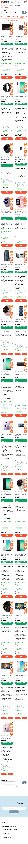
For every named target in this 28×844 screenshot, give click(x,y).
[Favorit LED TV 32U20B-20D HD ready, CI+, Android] (21, 425)
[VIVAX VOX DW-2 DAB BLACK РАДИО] (21, 255)
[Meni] (12, 2)
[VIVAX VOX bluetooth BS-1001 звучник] (7, 255)
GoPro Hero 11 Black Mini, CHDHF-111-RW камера (20, 158)
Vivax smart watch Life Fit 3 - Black (7, 97)
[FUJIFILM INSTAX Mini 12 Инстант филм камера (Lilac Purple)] (7, 425)
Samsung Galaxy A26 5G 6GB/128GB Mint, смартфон (6, 373)
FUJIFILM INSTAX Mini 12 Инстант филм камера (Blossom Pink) (6, 737)
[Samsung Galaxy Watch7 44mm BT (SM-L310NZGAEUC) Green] (21, 27)
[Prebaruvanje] (19, 2)
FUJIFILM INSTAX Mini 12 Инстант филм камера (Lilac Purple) (6, 435)
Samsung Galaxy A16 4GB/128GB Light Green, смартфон (7, 555)
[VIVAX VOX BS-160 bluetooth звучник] (21, 364)
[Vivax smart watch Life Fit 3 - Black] (7, 87)
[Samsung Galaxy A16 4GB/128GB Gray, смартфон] (21, 666)
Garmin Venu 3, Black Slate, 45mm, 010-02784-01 (6, 616)
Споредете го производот (5, 73)
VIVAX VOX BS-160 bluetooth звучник (20, 373)
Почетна (3, 5)
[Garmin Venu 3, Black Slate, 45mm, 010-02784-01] (7, 606)
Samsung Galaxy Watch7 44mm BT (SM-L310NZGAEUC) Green (20, 37)
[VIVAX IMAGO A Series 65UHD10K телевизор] (7, 27)
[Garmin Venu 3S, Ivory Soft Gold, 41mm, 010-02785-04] (21, 484)
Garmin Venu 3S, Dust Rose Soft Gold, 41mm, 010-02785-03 (7, 320)
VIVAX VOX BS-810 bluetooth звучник (20, 320)
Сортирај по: (4, 10)
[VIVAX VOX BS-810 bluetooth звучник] (21, 310)
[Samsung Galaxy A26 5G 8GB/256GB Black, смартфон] (21, 545)
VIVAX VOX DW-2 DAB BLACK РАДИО (20, 265)
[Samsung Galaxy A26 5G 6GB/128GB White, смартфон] (21, 87)
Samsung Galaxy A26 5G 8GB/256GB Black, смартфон (20, 555)
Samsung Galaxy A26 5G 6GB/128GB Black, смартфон (6, 493)
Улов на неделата (9, 5)
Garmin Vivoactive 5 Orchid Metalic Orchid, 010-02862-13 (6, 212)
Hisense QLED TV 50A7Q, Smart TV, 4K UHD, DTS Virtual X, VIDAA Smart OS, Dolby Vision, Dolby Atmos (21, 616)
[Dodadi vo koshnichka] (7, 77)
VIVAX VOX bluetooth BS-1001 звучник (6, 265)
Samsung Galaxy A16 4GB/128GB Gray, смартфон (20, 676)
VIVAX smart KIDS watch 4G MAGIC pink (20, 212)
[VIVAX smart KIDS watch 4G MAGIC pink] (21, 202)
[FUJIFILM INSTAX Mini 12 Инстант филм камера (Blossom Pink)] (7, 728)
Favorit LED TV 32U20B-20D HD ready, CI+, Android (21, 435)
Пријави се (14, 812)
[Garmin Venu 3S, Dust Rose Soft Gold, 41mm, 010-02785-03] (7, 310)
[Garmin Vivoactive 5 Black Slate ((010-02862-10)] (7, 148)
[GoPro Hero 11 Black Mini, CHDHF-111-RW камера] (21, 148)
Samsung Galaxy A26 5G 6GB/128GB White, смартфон (20, 97)
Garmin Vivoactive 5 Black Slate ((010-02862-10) (6, 158)
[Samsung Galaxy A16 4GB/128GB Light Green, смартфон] (7, 545)
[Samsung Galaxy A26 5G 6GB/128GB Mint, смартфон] (7, 364)
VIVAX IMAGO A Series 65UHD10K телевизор (6, 37)
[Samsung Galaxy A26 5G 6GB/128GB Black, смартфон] (7, 484)
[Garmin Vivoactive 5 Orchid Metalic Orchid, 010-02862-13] (7, 202)
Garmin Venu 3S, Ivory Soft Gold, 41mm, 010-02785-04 (20, 493)
